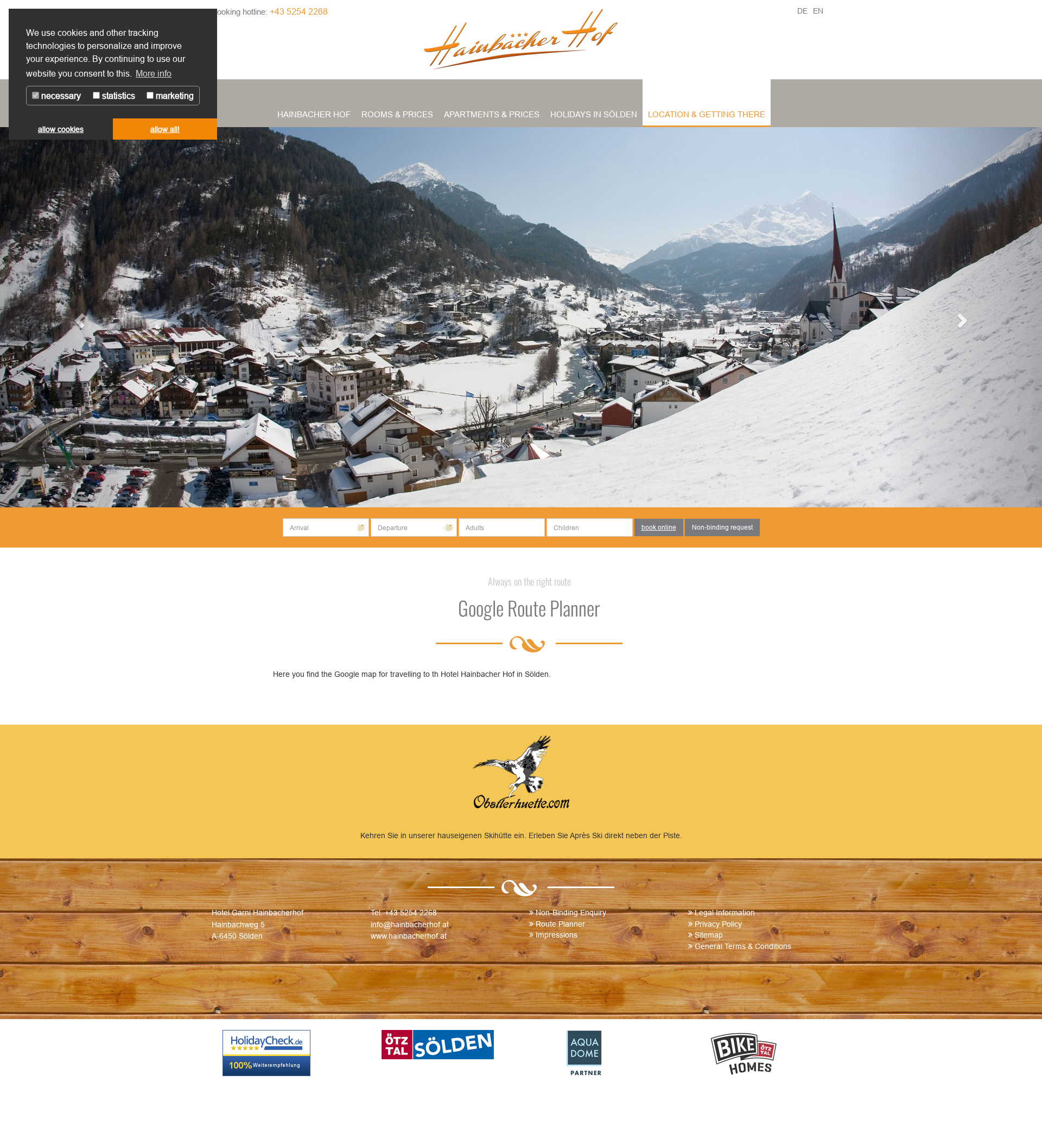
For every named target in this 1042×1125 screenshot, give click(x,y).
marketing (174, 95)
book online (658, 527)
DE (802, 11)
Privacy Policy (718, 924)
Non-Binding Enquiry (571, 912)
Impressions (556, 935)
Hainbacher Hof (314, 114)
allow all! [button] (165, 129)
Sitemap (709, 935)
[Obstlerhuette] (521, 774)
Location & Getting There (706, 114)
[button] (78, 317)
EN (818, 11)
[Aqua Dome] (600, 1053)
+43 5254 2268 (299, 11)
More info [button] (153, 73)
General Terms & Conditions (743, 946)
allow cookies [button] (61, 129)
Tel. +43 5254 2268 (404, 912)
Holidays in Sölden (593, 114)
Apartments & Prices (491, 114)
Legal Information (725, 912)
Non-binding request (722, 527)
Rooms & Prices (397, 114)
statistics (117, 95)
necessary (60, 95)
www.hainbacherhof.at (409, 936)
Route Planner (560, 924)
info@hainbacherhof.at (410, 924)
